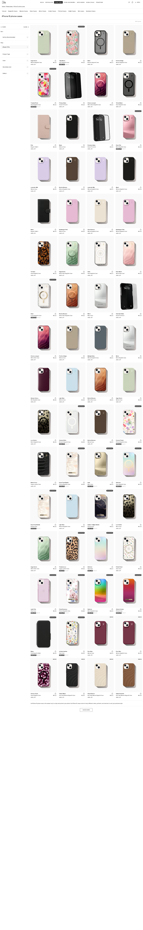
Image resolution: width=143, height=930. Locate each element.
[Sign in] (129, 2)
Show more (86, 709)
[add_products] (55, 60)
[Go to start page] (4, 2)
